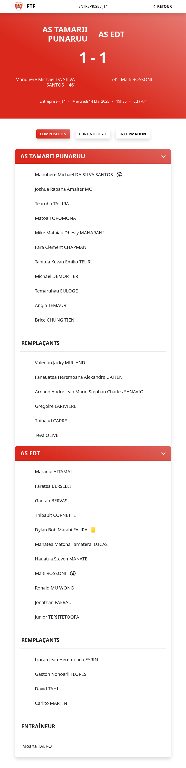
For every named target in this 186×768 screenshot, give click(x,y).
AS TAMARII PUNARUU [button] (52, 156)
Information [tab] (132, 133)
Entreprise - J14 (53, 101)
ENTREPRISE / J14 (93, 6)
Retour (164, 6)
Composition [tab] (53, 133)
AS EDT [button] (30, 453)
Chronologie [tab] (93, 133)
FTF (31, 6)
